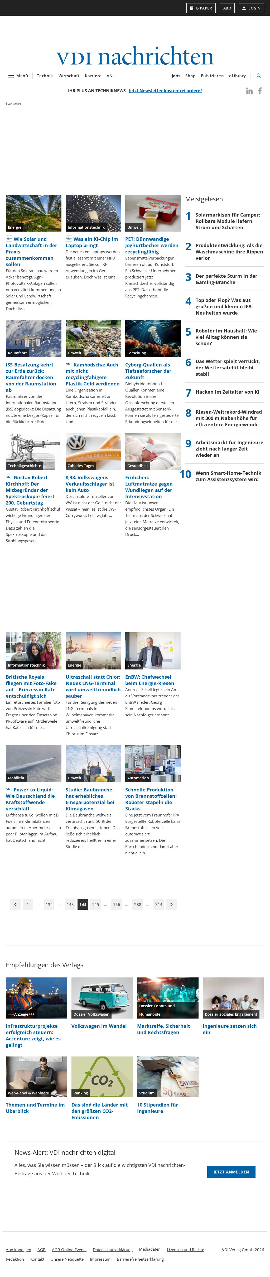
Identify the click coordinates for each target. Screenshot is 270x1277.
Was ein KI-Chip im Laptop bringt (92, 242)
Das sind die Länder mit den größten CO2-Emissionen (99, 1111)
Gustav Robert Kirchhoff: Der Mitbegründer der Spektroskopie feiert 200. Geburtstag (30, 490)
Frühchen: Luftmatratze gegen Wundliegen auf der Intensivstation (149, 487)
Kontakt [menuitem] (37, 1259)
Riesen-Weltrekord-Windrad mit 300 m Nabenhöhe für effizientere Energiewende (229, 418)
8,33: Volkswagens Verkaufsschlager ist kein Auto (90, 483)
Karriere (93, 75)
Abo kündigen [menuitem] (18, 1249)
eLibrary (237, 75)
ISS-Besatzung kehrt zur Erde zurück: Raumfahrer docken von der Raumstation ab (31, 377)
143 (70, 904)
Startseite (13, 103)
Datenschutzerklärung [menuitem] (113, 1249)
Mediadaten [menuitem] (150, 1249)
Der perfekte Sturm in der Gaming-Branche (226, 279)
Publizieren (212, 75)
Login (254, 8)
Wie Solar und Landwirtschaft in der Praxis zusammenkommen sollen (31, 251)
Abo (227, 8)
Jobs (176, 75)
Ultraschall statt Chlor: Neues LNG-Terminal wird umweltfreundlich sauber (93, 686)
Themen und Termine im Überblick (35, 1108)
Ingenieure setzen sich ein (230, 1029)
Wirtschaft (69, 75)
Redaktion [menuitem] (15, 1259)
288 (137, 904)
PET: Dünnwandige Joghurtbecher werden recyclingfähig (152, 245)
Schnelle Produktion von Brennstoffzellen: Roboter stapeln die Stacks (151, 799)
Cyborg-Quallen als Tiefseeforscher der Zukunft (148, 370)
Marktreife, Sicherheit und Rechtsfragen (163, 1029)
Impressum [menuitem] (100, 1259)
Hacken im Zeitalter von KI (227, 392)
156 (116, 904)
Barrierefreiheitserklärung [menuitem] (140, 1259)
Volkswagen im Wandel (99, 1026)
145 (95, 904)
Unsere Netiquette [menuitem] (67, 1259)
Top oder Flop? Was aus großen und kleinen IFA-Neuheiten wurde (224, 306)
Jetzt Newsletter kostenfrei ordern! (165, 91)
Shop (190, 75)
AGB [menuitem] (41, 1249)
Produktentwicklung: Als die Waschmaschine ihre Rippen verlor (229, 251)
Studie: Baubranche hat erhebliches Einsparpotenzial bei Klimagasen (90, 799)
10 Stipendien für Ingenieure (157, 1108)
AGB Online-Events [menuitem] (69, 1249)
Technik (45, 75)
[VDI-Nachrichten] (135, 56)
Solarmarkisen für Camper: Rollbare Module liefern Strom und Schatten (228, 221)
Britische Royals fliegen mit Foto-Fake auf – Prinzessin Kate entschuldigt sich (31, 686)
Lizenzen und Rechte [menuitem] (185, 1249)
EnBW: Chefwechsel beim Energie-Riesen (149, 680)
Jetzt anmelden (231, 1172)
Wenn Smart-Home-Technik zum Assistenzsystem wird (228, 476)
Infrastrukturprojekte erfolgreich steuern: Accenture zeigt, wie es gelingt (33, 1035)
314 (158, 904)
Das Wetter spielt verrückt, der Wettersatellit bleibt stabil (228, 367)
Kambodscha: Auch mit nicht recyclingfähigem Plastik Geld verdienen (93, 374)
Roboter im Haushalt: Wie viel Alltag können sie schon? (226, 336)
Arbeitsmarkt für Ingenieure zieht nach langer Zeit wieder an (229, 448)
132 (49, 904)
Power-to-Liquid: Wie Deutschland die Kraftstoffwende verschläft (30, 799)
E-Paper (204, 8)
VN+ (111, 75)
